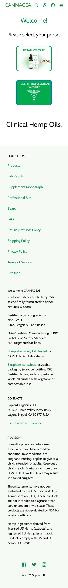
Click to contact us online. (25, 423)
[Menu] (61, 5)
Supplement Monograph (25, 187)
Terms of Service (20, 262)
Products (14, 165)
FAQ (11, 219)
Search (13, 208)
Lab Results (16, 176)
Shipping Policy (19, 241)
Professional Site (19, 198)
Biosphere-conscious (22, 364)
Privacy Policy (17, 251)
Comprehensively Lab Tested (27, 351)
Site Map (14, 273)
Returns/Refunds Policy (24, 230)
